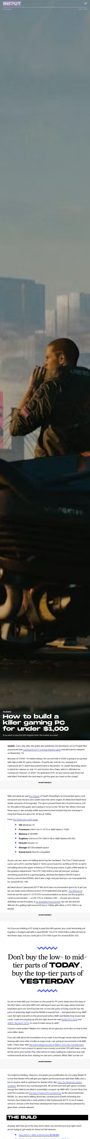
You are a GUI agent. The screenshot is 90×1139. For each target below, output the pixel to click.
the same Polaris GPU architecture (45, 1092)
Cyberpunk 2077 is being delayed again (42, 749)
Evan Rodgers (7, 9)
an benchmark (48, 901)
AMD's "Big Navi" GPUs (18, 1023)
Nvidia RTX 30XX (69, 1019)
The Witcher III (75, 890)
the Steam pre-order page (25, 819)
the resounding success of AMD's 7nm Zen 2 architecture (56, 1044)
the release (34, 796)
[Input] (12, 3)
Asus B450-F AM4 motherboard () (39, 1134)
